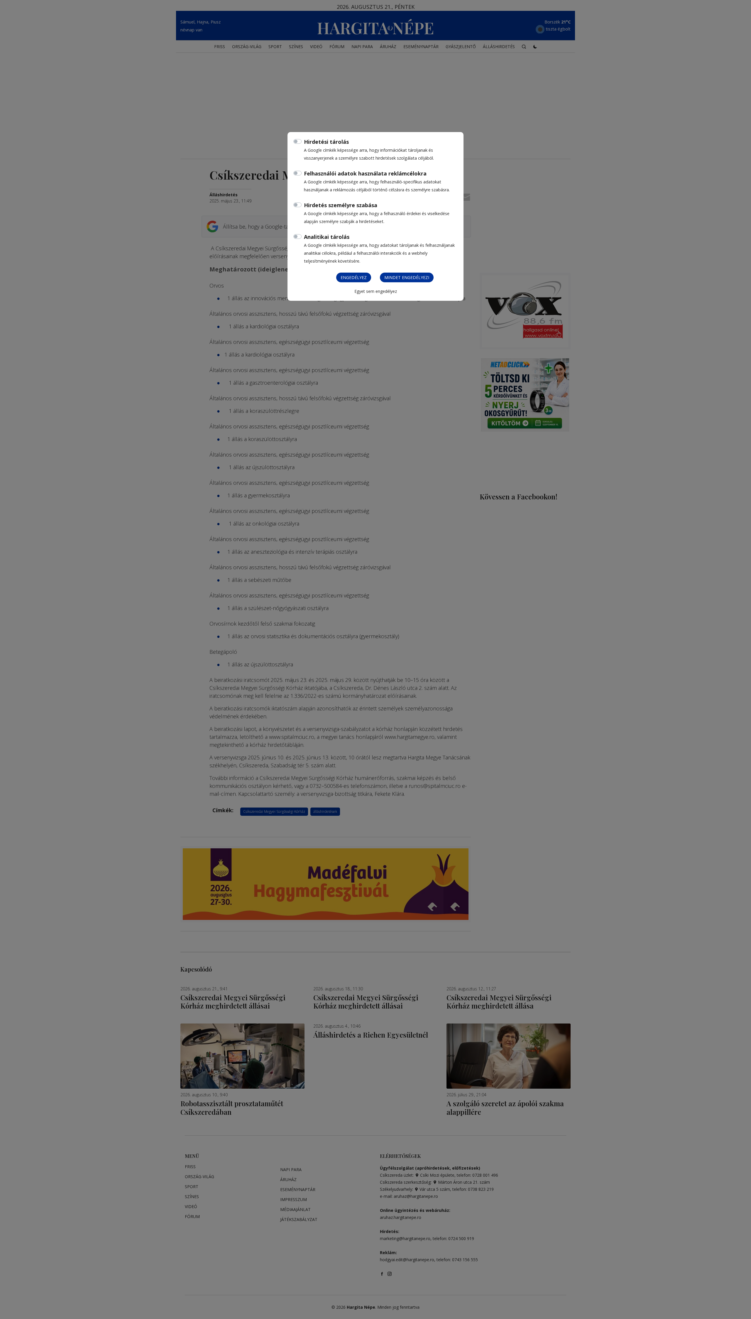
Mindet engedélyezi (406, 277)
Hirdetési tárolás (326, 141)
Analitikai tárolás (326, 236)
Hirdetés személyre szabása (340, 205)
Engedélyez (354, 277)
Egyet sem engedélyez (375, 291)
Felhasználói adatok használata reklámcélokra (365, 173)
